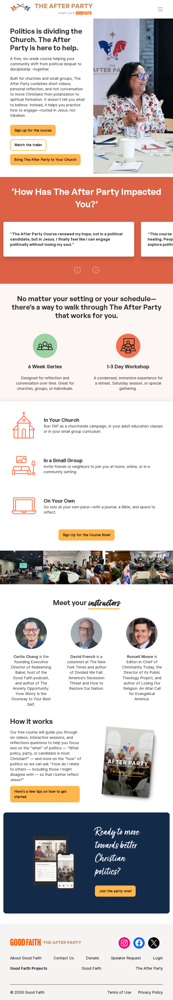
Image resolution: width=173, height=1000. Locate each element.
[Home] (51, 9)
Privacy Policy (150, 992)
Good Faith (91, 968)
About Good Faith (26, 958)
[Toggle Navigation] (160, 9)
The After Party (149, 968)
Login (158, 958)
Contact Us (64, 958)
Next (95, 270)
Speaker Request (126, 958)
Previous (77, 270)
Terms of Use (119, 992)
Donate (92, 958)
